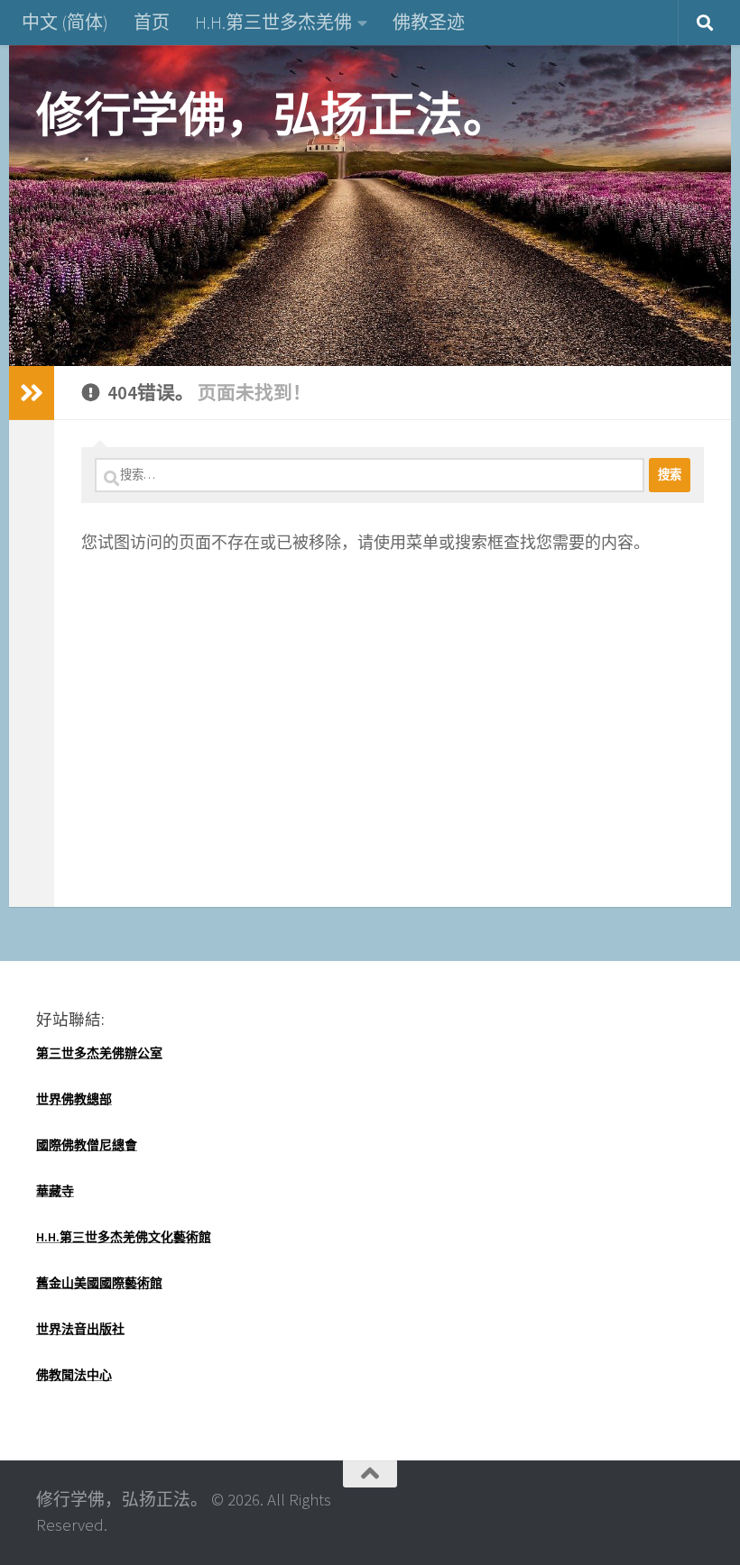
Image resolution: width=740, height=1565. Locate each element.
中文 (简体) (65, 22)
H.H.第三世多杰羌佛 (273, 22)
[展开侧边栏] (31, 393)
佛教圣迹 (429, 22)
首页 (152, 22)
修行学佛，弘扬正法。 (273, 114)
